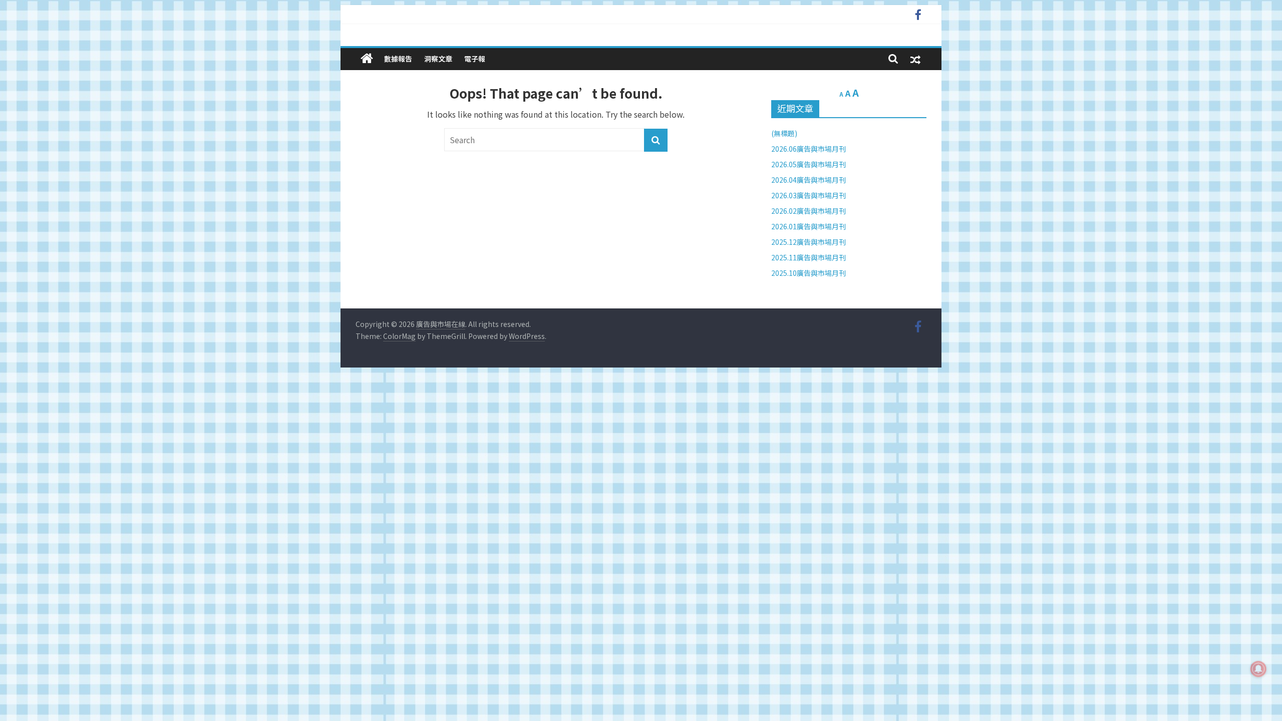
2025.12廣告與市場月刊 (808, 242)
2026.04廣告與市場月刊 (808, 180)
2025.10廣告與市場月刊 (808, 273)
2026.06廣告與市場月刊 (808, 149)
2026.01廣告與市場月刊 (808, 226)
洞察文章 (438, 59)
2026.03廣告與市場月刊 (808, 195)
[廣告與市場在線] (367, 58)
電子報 (474, 59)
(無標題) (784, 133)
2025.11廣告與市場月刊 (808, 257)
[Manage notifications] (1258, 669)
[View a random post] (915, 59)
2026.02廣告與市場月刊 (808, 211)
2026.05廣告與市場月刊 (808, 164)
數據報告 (398, 59)
